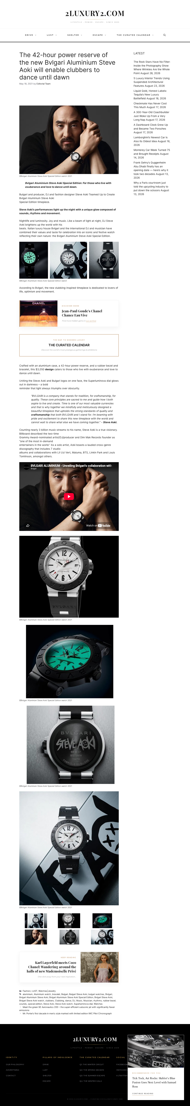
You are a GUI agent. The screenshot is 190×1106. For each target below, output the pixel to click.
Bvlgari (55, 228)
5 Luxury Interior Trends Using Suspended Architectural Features (152, 82)
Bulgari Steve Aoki (78, 994)
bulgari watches (96, 994)
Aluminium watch (42, 994)
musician (100, 228)
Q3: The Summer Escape (92, 1075)
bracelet (56, 994)
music (62, 220)
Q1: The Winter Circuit (92, 1064)
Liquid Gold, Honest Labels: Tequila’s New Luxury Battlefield (150, 94)
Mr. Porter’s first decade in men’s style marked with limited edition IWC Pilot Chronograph (67, 1013)
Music (79, 1000)
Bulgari (64, 994)
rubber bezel (109, 1000)
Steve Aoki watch (64, 1004)
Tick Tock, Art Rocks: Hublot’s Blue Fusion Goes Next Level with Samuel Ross (154, 1082)
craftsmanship (40, 414)
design (49, 369)
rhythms (97, 1000)
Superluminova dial (83, 1004)
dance (68, 1000)
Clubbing (59, 1000)
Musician (87, 1000)
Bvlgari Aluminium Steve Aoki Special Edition (71, 997)
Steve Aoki (81, 194)
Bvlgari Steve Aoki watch (31, 1000)
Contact (11, 1075)
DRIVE (29, 35)
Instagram (122, 1070)
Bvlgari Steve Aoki (103, 997)
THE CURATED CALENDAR (134, 35)
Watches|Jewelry (47, 991)
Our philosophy (15, 1064)
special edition (35, 1004)
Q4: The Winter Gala (91, 1081)
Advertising (12, 1070)
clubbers (49, 1000)
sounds (23, 1004)
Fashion (27, 991)
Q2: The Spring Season (92, 1070)
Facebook (122, 1064)
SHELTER (73, 35)
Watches (98, 1004)
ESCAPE (98, 35)
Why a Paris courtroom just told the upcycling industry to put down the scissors (151, 186)
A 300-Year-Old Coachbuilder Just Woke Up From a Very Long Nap (151, 116)
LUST (50, 35)
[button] (36, 35)
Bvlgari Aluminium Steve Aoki (33, 997)
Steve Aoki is (90, 429)
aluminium (28, 994)
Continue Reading (142, 1094)
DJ (73, 1000)
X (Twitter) (122, 1075)
